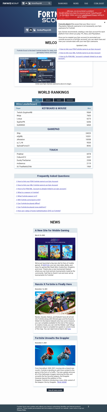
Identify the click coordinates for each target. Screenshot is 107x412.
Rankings (63, 3)
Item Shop (99, 3)
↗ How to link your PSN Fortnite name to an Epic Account (79, 49)
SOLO (48, 100)
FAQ (86, 3)
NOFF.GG (46, 265)
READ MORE (62, 382)
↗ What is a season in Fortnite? (27, 192)
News (76, 3)
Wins (89, 108)
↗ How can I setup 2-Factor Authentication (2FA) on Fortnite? (38, 211)
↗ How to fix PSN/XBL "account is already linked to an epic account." (41, 189)
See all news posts (55, 390)
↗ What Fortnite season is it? (26, 196)
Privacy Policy (21, 410)
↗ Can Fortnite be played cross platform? (31, 207)
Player (18, 108)
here (69, 329)
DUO (59, 100)
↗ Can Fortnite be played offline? (28, 203)
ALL (37, 100)
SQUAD (70, 100)
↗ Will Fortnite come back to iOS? (28, 200)
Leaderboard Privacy (89, 15)
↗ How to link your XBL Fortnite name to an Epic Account (79, 53)
